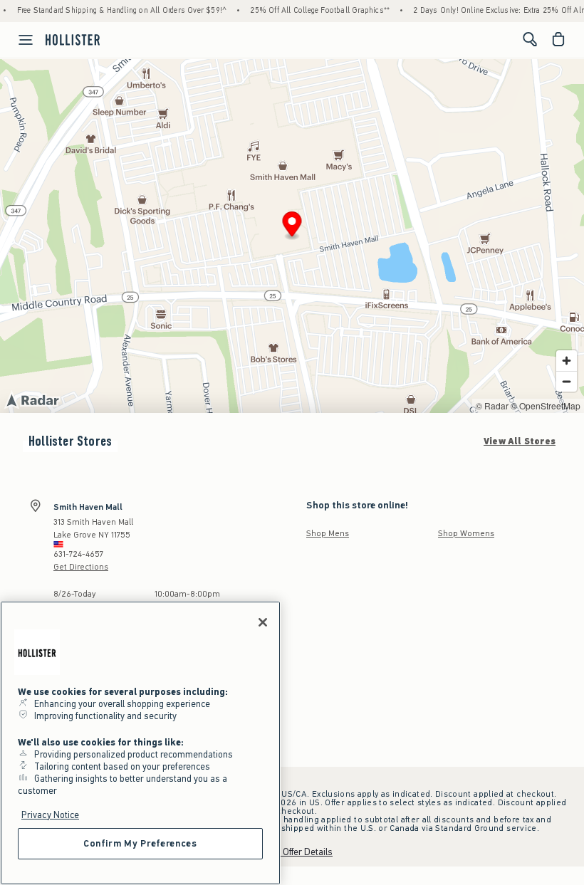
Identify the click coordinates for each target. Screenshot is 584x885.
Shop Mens (327, 533)
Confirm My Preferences (140, 843)
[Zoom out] (566, 381)
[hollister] (73, 39)
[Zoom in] (566, 360)
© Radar (492, 405)
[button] (292, 226)
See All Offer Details (292, 852)
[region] (140, 743)
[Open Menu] (18, 40)
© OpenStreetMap (545, 405)
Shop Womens (466, 533)
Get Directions (80, 566)
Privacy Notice (50, 815)
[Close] (262, 622)
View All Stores (520, 441)
